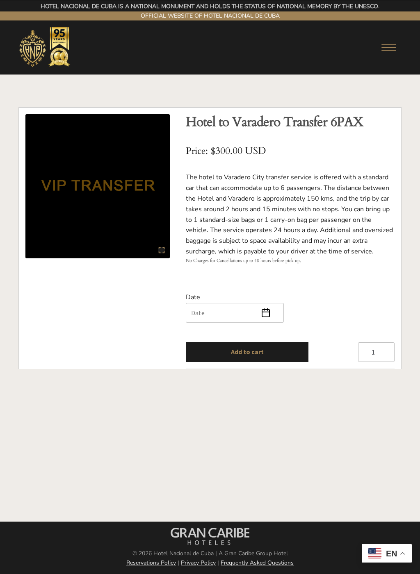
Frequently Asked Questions (257, 563)
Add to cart (247, 352)
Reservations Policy (151, 563)
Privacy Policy (198, 563)
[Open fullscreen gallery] (161, 250)
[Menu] (386, 47)
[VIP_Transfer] (97, 186)
